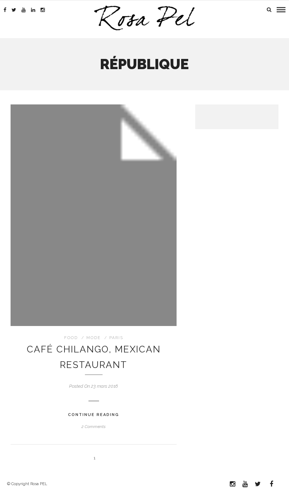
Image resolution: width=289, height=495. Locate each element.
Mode (93, 338)
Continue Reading (93, 414)
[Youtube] (23, 10)
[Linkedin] (33, 10)
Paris (116, 338)
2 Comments (93, 426)
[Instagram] (43, 10)
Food (71, 338)
